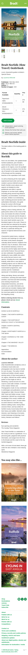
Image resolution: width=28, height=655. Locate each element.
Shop (3, 599)
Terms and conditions (9, 631)
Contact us (5, 628)
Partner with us (7, 621)
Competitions (6, 624)
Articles (4, 603)
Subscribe (5, 607)
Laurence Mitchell (9, 77)
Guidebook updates (8, 638)
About (4, 612)
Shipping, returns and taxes (11, 635)
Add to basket (8, 120)
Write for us (5, 617)
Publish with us (7, 614)
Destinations (6, 601)
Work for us (5, 619)
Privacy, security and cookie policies (14, 633)
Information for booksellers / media (13, 644)
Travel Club (5, 605)
